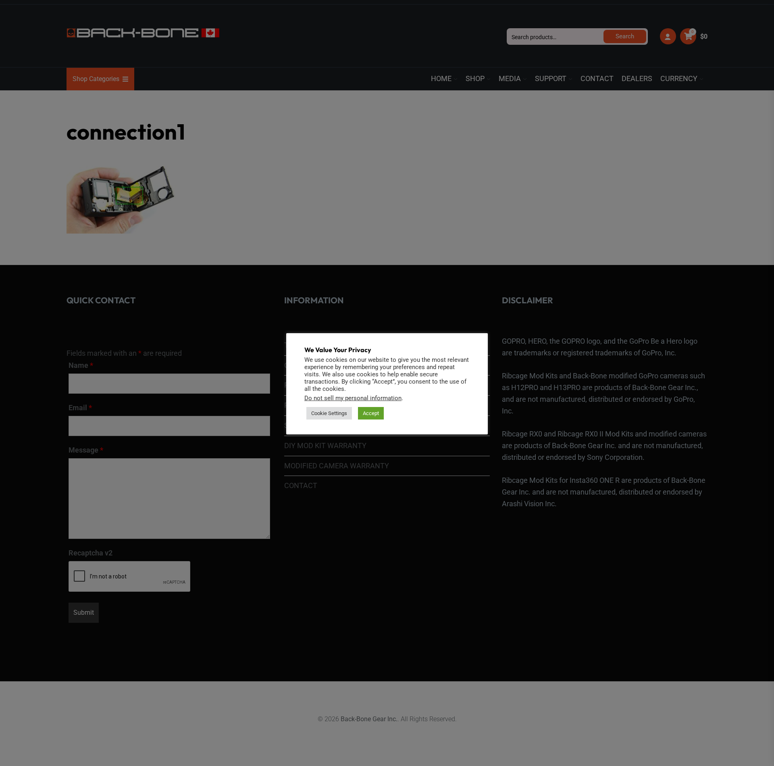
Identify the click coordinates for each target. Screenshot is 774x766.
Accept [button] (371, 413)
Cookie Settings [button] (329, 413)
